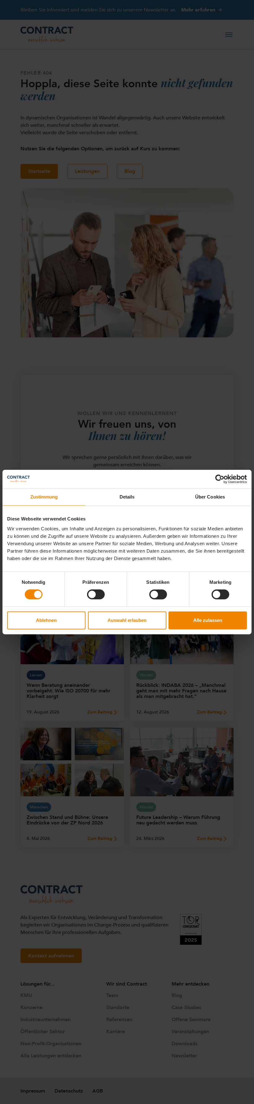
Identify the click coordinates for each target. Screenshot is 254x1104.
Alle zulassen (207, 620)
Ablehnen (46, 620)
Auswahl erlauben (127, 620)
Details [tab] (127, 496)
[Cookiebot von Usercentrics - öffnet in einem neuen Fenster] (220, 479)
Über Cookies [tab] (210, 496)
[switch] (96, 594)
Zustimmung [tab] (44, 496)
